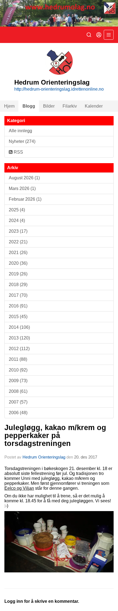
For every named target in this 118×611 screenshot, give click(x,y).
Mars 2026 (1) (22, 188)
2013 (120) (19, 338)
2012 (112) (19, 348)
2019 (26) (18, 274)
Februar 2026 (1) (25, 199)
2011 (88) (18, 359)
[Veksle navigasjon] (109, 35)
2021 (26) (18, 252)
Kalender (94, 106)
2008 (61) (18, 391)
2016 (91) (18, 306)
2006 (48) (18, 412)
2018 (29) (18, 284)
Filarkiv (70, 106)
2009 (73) (18, 380)
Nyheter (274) (22, 141)
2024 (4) (17, 220)
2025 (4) (17, 209)
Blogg (29, 106)
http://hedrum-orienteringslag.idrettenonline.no (59, 89)
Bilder (49, 106)
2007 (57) (18, 402)
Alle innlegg (20, 130)
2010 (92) (18, 370)
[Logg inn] (99, 35)
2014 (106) (19, 327)
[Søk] (89, 35)
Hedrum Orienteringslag (44, 457)
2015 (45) (18, 316)
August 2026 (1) (24, 177)
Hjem (9, 106)
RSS (18, 152)
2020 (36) (18, 263)
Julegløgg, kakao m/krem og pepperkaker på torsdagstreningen (55, 435)
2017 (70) (18, 295)
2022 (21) (18, 242)
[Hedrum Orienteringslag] (59, 13)
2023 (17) (18, 231)
